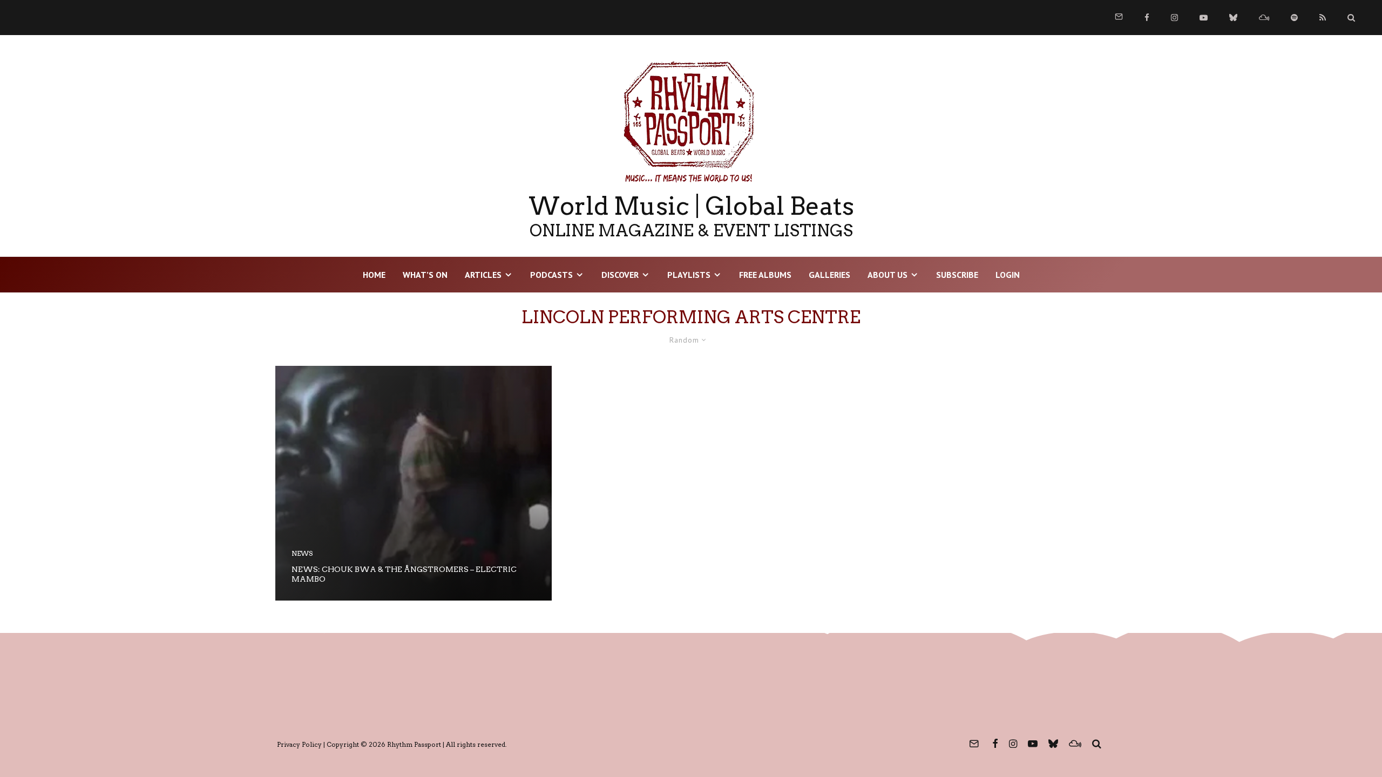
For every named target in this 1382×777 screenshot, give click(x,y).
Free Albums (765, 274)
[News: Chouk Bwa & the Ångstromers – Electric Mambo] (413, 483)
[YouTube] (1203, 17)
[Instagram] (1174, 17)
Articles (483, 274)
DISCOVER (620, 274)
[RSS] (1323, 17)
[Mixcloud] (1264, 17)
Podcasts (551, 274)
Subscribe (957, 274)
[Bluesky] (1233, 17)
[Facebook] (1147, 17)
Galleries (829, 274)
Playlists (688, 274)
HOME (374, 274)
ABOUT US (887, 274)
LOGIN (1007, 274)
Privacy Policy (299, 744)
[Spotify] (1294, 17)
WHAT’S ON (425, 274)
